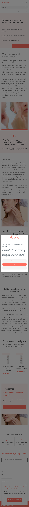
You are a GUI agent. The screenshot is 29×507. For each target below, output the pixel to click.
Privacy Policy (8, 256)
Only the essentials (14, 267)
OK (14, 264)
